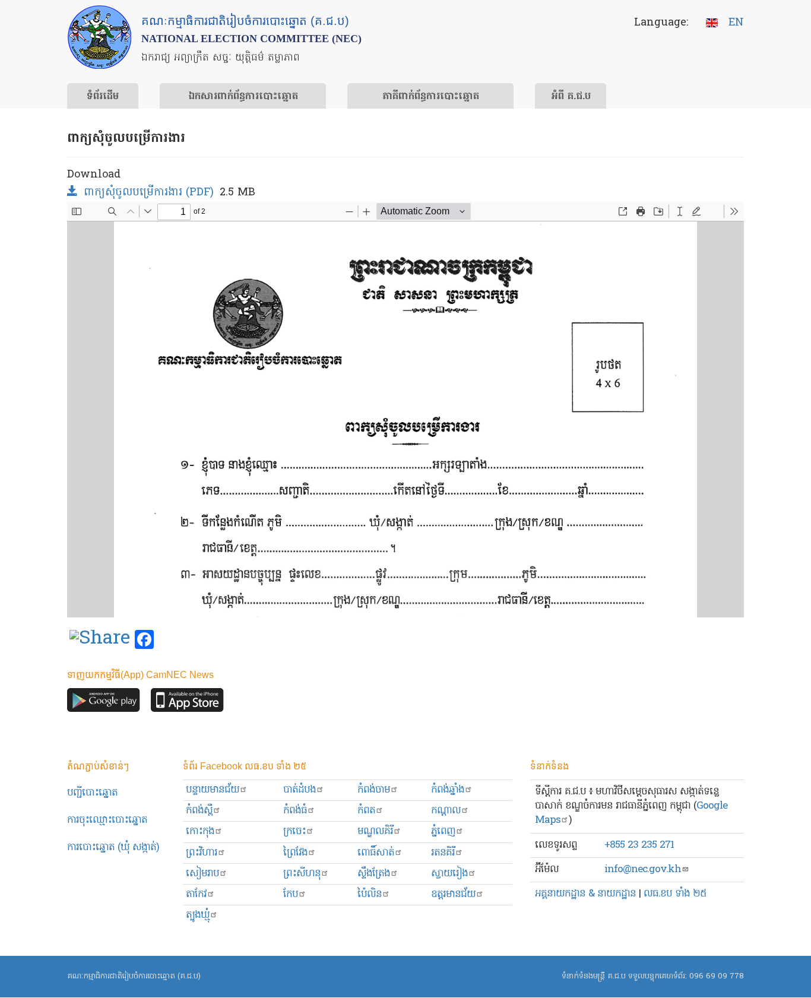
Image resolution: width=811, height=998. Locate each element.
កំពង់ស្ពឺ (199, 810)
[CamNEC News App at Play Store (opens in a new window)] (103, 703)
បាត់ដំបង (299, 789)
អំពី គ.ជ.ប (571, 96)
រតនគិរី (443, 852)
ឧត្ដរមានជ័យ (453, 894)
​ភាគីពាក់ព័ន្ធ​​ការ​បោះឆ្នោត (430, 96)
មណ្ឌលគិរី (375, 831)
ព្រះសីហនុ (302, 873)
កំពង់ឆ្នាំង (447, 789)
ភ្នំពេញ (443, 831)
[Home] (99, 37)
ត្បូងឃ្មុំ (198, 915)
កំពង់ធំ (295, 810)
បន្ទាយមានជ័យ (212, 789)
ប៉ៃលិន (369, 894)
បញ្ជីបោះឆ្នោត (92, 792)
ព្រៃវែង (295, 852)
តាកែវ (196, 894)
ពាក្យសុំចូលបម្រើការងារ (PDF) (149, 193)
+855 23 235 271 (639, 845)
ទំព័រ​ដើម (103, 96)
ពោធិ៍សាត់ (375, 852)
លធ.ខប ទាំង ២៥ (675, 893)
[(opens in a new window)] (99, 640)
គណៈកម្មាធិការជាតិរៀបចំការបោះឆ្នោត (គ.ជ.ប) (134, 976)
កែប (290, 894)
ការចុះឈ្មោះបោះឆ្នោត (107, 820)
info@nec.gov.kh (642, 869)
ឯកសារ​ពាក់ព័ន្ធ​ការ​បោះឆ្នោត (243, 96)
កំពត (366, 810)
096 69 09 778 (716, 976)
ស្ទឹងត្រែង (373, 873)
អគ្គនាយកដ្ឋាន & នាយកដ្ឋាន (585, 893)
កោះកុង (200, 831)
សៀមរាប (202, 873)
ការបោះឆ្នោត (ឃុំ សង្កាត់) (113, 847)
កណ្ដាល (446, 810)
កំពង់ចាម (373, 789)
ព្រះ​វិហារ (201, 852)
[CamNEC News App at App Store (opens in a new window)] (187, 703)
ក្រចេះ (294, 831)
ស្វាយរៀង (449, 873)
